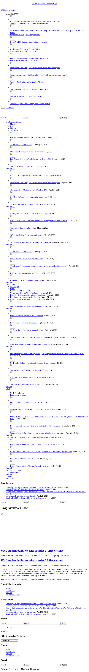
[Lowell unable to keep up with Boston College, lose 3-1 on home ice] (12, 424)
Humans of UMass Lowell (20, 291)
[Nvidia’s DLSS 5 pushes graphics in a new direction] (12, 40)
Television (14, 130)
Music (12, 124)
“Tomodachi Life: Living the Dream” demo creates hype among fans (35, 68)
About (8, 589)
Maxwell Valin (65, 556)
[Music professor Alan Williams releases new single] (12, 304)
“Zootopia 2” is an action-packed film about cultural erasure (32, 242)
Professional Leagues (18, 395)
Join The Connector (13, 595)
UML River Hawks (17, 393)
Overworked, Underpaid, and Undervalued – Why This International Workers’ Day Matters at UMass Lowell (46, 492)
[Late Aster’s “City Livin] (12, 157)
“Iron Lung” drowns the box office (23, 228)
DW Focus (10, 108)
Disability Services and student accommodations (27, 295)
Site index (4, 631)
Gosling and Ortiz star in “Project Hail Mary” (26, 49)
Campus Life (10, 285)
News (8, 389)
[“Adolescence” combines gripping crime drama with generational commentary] (12, 264)
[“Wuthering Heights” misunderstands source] (12, 233)
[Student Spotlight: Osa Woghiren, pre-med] (12, 368)
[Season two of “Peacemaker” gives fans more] (12, 257)
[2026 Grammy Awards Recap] (12, 143)
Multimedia (14, 472)
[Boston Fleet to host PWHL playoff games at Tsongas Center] (12, 442)
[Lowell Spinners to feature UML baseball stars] (12, 400)
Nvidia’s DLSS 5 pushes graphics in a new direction (29, 42)
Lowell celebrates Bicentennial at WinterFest (26, 316)
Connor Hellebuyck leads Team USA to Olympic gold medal (32, 409)
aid (6, 579)
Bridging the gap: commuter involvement (25, 297)
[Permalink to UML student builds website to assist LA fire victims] (31, 546)
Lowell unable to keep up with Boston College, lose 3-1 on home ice (35, 426)
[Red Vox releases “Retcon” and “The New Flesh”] (12, 135)
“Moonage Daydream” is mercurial (23, 152)
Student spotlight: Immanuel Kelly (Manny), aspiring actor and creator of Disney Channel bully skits (47, 354)
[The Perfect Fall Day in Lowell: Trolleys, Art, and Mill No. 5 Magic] (12, 335)
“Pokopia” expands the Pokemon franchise (25, 204)
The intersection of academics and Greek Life (26, 385)
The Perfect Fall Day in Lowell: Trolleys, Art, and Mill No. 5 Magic (35, 337)
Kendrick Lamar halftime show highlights (25, 280)
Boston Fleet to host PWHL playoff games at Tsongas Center (32, 444)
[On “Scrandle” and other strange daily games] (12, 195)
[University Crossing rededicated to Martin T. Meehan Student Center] (12, 19)
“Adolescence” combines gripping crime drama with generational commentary (38, 266)
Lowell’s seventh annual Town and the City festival (29, 58)
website (59, 579)
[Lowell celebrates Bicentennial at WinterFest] (12, 314)
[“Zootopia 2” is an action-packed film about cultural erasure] (12, 240)
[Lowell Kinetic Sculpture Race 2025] (12, 321)
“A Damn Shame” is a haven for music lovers (26, 330)
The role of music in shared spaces (22, 166)
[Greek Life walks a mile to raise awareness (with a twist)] (12, 342)
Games (12, 126)
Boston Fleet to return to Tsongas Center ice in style (29, 466)
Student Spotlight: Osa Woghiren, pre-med (25, 370)
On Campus (14, 287)
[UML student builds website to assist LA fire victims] (12, 361)
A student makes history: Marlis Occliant (25, 377)
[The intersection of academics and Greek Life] (12, 382)
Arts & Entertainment (13, 122)
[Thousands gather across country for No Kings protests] (12, 102)
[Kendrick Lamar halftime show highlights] (12, 278)
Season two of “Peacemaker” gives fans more (26, 259)
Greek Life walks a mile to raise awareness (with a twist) (31, 344)
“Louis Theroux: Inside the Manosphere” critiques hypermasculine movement (38, 75)
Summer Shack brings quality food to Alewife (27, 82)
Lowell (12, 289)
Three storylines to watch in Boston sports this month (29, 23)
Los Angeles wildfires (36, 579)
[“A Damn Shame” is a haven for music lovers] (12, 328)
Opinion (9, 476)
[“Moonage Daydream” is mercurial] (12, 150)
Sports (8, 391)
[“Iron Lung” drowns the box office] (12, 226)
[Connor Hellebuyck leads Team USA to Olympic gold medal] (12, 407)
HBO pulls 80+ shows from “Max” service (26, 273)
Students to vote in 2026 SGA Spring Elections (27, 96)
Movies (13, 128)
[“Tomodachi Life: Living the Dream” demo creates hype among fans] (12, 66)
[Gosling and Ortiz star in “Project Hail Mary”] (12, 47)
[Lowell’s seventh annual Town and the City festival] (12, 56)
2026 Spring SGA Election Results (23, 51)
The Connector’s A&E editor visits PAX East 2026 (29, 89)
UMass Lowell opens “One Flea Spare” (24, 293)
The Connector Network (15, 470)
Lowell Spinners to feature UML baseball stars (27, 402)
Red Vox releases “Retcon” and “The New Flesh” (28, 137)
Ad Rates (9, 593)
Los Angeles (22, 579)
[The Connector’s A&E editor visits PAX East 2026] (12, 87)
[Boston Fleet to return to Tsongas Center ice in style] (12, 464)
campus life (12, 579)
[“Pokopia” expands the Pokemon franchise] (12, 202)
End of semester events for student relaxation (26, 60)
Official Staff (10, 591)
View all (9, 168)
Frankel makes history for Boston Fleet (24, 459)
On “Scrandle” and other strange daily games (26, 197)
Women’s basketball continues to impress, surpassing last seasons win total (37, 433)
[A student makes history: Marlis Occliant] (12, 375)
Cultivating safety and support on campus (25, 299)
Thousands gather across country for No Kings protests (30, 104)
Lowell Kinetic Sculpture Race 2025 (23, 323)
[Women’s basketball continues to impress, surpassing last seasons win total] (12, 431)
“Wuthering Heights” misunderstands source (26, 235)
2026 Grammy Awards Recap (21, 145)
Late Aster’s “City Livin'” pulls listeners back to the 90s (30, 159)
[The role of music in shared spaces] (12, 164)
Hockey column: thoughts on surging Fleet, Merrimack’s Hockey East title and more (41, 452)
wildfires (66, 579)
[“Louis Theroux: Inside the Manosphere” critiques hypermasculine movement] (12, 73)
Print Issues (10, 479)
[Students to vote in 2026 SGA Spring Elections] (12, 94)
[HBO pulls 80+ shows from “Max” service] (12, 271)
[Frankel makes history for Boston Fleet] (12, 457)
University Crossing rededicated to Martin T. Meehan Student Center (35, 21)
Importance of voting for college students (25, 35)
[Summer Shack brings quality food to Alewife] (12, 80)
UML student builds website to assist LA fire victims (29, 363)
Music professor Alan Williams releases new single (28, 306)
